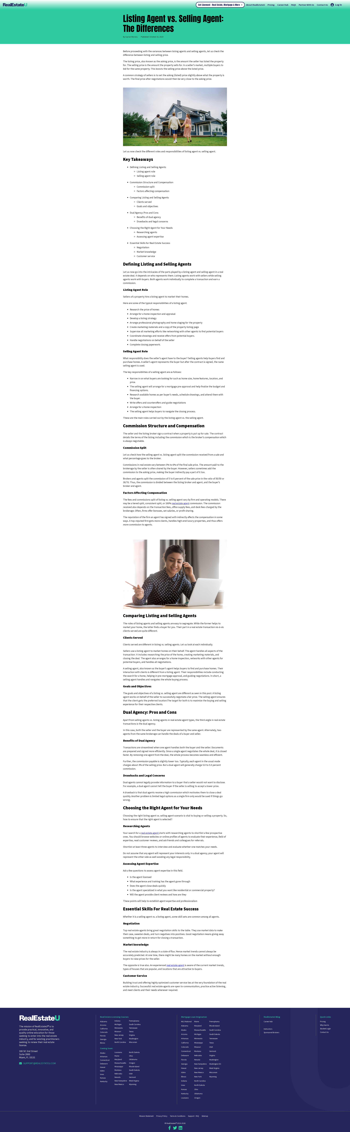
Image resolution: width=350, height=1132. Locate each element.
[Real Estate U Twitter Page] (175, 1129)
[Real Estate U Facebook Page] (169, 1129)
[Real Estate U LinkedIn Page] (180, 1129)
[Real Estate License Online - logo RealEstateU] (99, 5)
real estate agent (180, 503)
